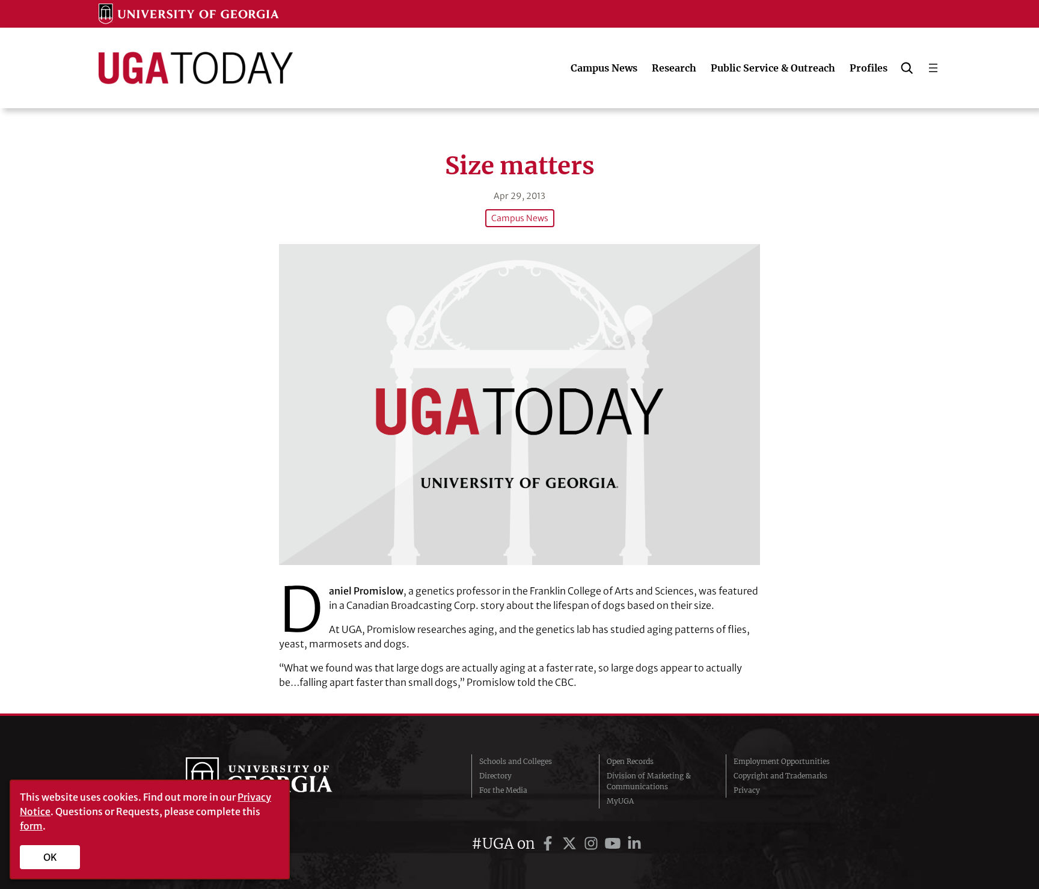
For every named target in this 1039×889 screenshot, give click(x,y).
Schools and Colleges (515, 761)
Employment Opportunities (782, 761)
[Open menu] (933, 68)
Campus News (519, 218)
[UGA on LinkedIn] (634, 843)
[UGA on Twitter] (571, 843)
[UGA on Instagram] (593, 843)
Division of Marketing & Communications (649, 781)
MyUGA (620, 800)
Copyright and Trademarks (780, 775)
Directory (495, 775)
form (31, 826)
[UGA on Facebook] (549, 843)
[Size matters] (519, 404)
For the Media (503, 790)
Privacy (747, 790)
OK (50, 857)
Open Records (630, 761)
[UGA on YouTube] (614, 843)
